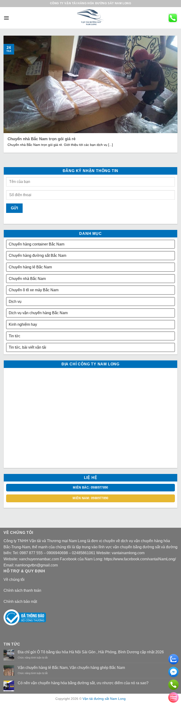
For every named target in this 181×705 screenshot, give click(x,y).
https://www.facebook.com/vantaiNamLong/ (140, 559)
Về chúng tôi (14, 580)
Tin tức (14, 336)
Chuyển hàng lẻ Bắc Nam (30, 267)
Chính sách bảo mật (20, 601)
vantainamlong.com (128, 553)
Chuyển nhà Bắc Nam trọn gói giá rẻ (41, 139)
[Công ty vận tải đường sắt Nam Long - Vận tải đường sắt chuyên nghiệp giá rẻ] (90, 18)
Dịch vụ (15, 302)
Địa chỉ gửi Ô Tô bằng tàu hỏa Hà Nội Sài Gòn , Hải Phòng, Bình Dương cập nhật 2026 (91, 652)
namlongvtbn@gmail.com (36, 565)
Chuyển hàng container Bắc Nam (36, 244)
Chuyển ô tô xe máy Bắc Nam (33, 290)
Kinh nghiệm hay (23, 324)
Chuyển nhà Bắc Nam (27, 279)
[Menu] (6, 18)
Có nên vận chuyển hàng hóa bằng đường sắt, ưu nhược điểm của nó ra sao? (83, 683)
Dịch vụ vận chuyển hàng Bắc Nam (38, 313)
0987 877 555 (31, 553)
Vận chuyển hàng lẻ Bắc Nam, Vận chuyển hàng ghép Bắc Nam (71, 668)
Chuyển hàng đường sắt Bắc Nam (37, 255)
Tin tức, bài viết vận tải (27, 347)
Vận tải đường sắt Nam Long (104, 699)
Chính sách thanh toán (22, 590)
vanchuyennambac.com (39, 559)
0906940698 (57, 553)
